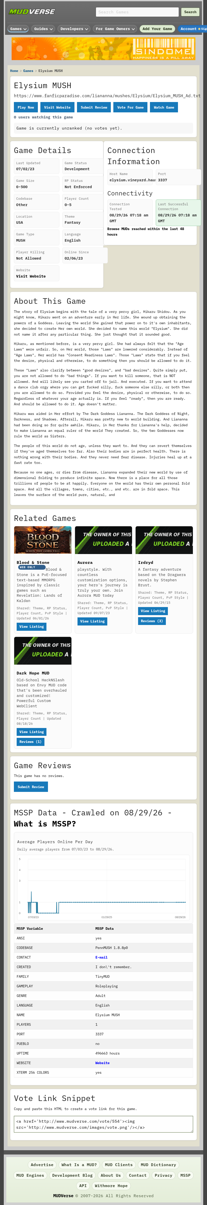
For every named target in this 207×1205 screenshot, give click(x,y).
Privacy (163, 1175)
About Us (111, 1175)
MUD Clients (119, 1164)
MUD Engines (30, 1175)
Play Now (26, 107)
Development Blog (72, 1175)
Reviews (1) (30, 741)
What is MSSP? (45, 823)
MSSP (185, 1175)
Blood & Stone (33, 562)
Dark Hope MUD (33, 672)
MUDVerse (63, 1195)
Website (102, 1063)
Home (14, 70)
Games (28, 70)
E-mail (101, 957)
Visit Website (57, 107)
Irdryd (145, 562)
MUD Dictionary (158, 1164)
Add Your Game (157, 28)
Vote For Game (130, 107)
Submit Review (94, 107)
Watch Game (164, 107)
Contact (138, 1175)
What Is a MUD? (79, 1164)
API (83, 1185)
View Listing (31, 626)
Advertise (42, 1164)
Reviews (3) (152, 621)
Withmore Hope (111, 1185)
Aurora (85, 562)
